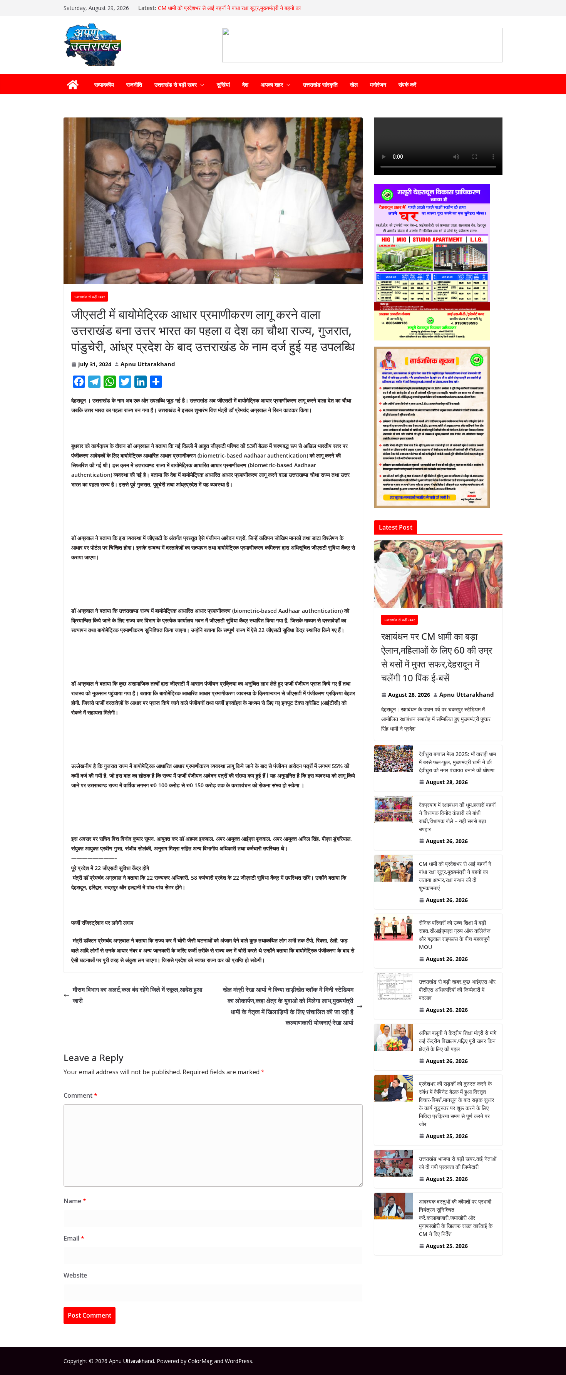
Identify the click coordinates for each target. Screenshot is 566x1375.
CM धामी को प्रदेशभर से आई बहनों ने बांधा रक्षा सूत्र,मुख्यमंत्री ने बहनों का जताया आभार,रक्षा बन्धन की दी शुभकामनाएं (229, 11)
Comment (80, 1095)
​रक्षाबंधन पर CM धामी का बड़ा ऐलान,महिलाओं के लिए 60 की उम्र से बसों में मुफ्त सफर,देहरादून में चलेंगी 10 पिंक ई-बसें (436, 657)
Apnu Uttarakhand (148, 364)
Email (74, 1238)
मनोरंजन (378, 84)
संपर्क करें (407, 84)
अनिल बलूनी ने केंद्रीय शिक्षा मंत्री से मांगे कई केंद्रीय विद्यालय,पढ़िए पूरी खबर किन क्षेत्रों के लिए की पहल (457, 1041)
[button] (200, 84)
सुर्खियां (223, 84)
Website (75, 1275)
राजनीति (134, 84)
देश (245, 84)
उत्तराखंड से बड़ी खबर (175, 84)
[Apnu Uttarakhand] (73, 85)
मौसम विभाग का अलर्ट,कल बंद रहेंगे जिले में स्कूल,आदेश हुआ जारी (137, 995)
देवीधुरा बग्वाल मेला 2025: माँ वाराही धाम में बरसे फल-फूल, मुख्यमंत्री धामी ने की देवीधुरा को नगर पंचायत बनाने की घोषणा (457, 762)
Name (75, 1201)
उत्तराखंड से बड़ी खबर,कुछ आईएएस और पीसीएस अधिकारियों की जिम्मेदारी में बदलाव (457, 989)
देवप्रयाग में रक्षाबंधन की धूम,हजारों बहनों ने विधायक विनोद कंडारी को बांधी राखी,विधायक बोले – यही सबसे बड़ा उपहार (457, 817)
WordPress (238, 1361)
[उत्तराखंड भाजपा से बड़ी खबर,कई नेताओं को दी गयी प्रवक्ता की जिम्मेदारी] (393, 1169)
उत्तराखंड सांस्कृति (320, 84)
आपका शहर (272, 84)
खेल (354, 84)
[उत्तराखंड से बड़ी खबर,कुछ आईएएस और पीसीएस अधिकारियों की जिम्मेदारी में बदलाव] (393, 996)
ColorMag (200, 1361)
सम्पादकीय (104, 84)
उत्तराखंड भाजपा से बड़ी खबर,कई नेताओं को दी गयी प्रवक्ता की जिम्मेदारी (457, 1162)
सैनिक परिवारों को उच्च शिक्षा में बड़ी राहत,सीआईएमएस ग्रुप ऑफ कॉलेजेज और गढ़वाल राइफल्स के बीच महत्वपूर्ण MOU (455, 935)
